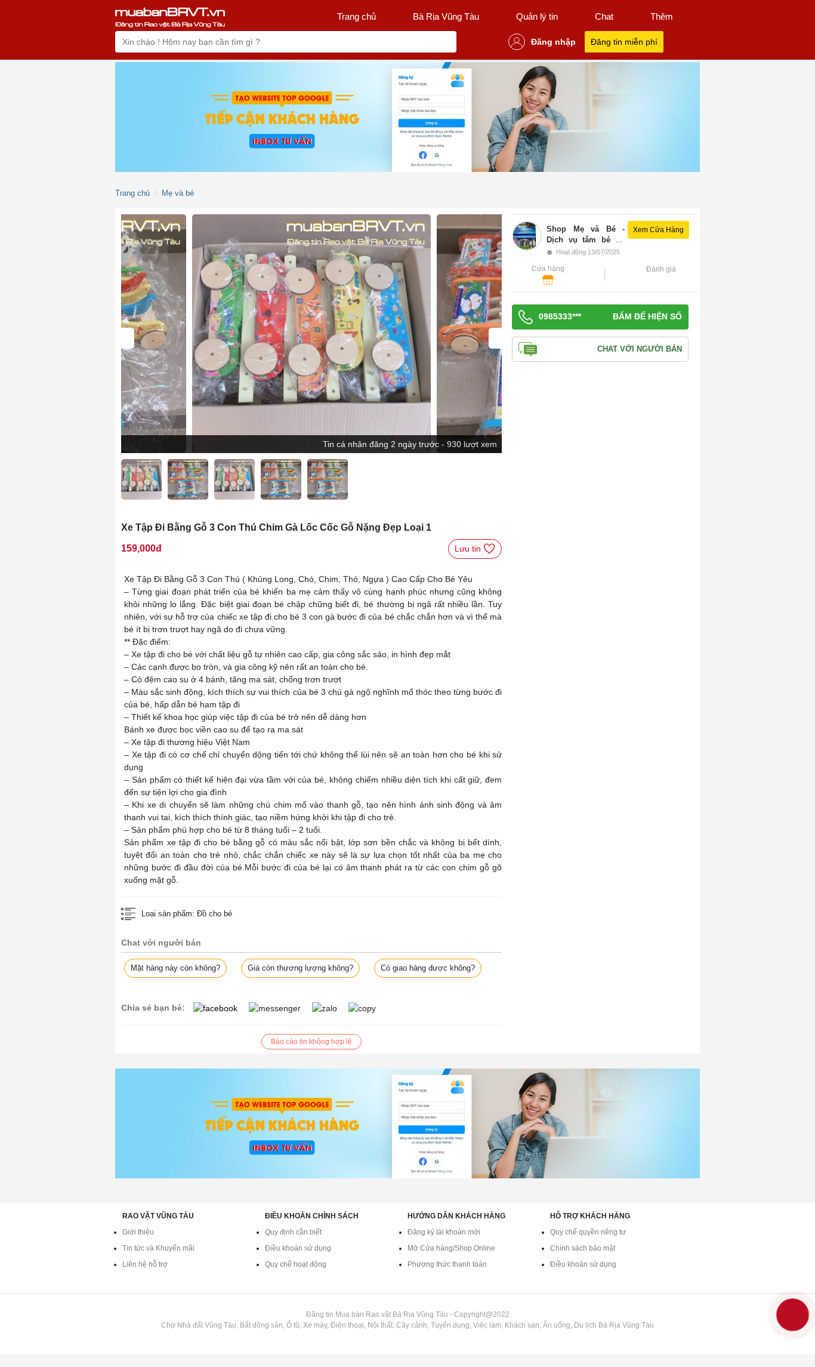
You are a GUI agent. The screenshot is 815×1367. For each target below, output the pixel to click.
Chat (604, 16)
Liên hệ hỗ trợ (145, 1264)
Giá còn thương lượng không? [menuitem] (300, 967)
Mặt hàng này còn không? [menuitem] (175, 967)
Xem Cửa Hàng (658, 230)
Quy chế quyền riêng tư (588, 1232)
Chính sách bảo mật (582, 1248)
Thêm (661, 16)
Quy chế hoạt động (295, 1264)
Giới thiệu (138, 1232)
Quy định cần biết (293, 1232)
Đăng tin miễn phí (624, 42)
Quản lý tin (537, 16)
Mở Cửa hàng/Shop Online (451, 1248)
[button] (620, 239)
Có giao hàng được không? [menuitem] (428, 967)
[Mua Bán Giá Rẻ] (170, 16)
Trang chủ (356, 16)
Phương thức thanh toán (447, 1264)
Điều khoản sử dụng (298, 1248)
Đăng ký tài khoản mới (443, 1232)
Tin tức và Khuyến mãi (158, 1248)
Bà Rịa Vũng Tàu (446, 16)
